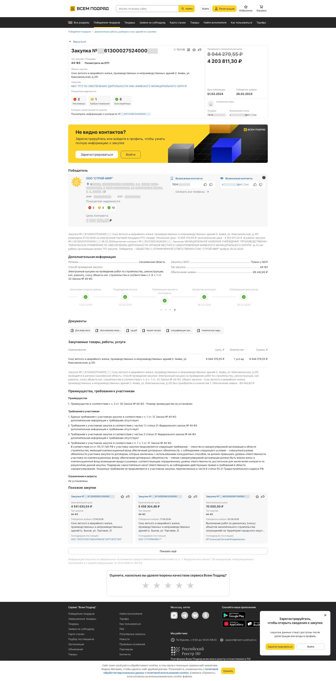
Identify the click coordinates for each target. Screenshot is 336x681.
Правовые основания (132, 644)
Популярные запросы (132, 633)
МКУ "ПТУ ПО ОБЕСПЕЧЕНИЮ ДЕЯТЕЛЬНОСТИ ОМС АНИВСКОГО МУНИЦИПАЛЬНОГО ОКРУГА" (129, 86)
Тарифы (124, 618)
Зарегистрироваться (97, 154)
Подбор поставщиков (81, 639)
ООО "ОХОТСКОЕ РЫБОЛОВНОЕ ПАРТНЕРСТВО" (96, 539)
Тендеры (73, 623)
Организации (76, 644)
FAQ (122, 628)
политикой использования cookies (168, 672)
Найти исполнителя (131, 613)
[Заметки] (188, 50)
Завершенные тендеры (82, 618)
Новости (125, 639)
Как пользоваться (130, 623)
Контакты (125, 654)
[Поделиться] (200, 50)
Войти (205, 8)
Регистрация (226, 8)
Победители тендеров (81, 613)
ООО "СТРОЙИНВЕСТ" (150, 539)
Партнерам (126, 649)
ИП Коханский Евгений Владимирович (225, 539)
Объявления (75, 649)
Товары (72, 654)
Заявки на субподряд (81, 628)
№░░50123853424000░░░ (134, 113)
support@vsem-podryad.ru (240, 639)
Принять (228, 670)
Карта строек (76, 633)
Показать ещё (168, 551)
